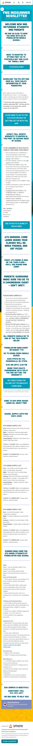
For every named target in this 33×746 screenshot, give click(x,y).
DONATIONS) (7, 647)
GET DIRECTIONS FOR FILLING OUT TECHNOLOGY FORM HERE (16, 383)
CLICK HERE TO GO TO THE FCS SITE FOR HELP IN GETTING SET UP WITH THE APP (16, 119)
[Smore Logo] (6, 2)
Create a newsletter (9, 741)
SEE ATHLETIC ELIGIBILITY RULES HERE (16, 225)
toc (2, 9)
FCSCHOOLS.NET (16, 67)
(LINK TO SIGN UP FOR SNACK (12, 645)
